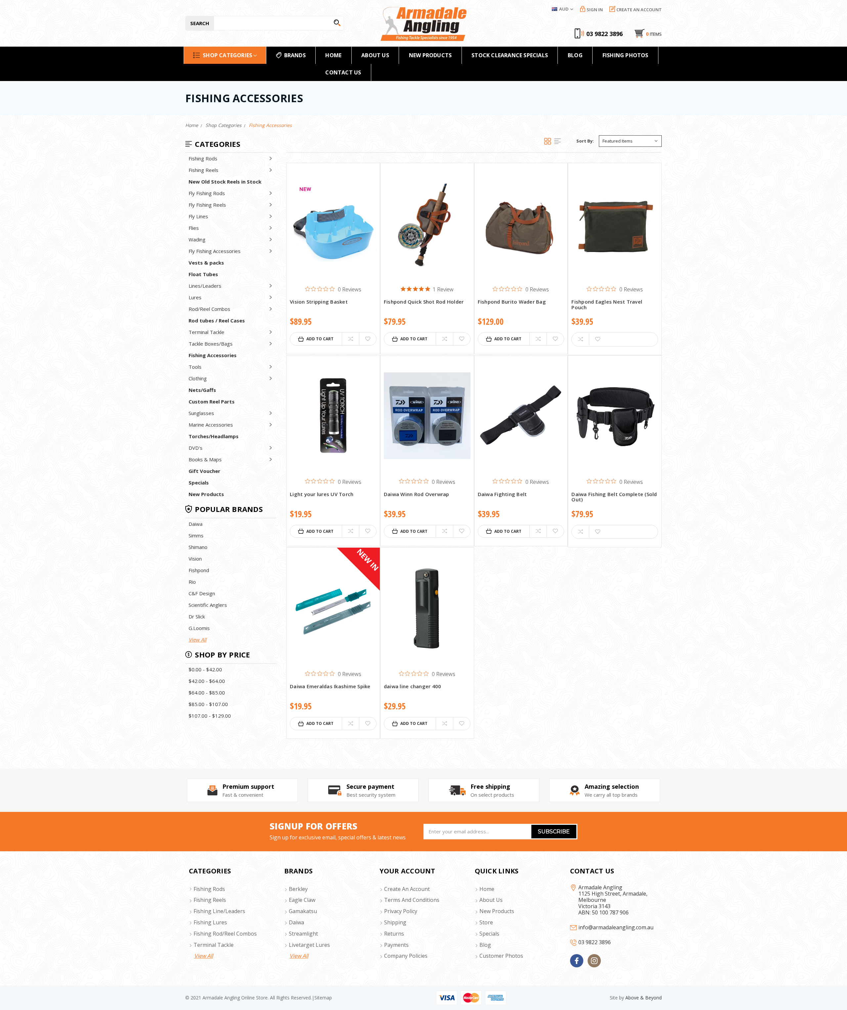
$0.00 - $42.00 (205, 669)
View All (197, 639)
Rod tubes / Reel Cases (217, 320)
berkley (298, 889)
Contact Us (343, 72)
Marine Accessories (211, 424)
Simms (196, 535)
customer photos (501, 955)
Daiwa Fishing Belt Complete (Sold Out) (614, 497)
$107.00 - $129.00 (210, 715)
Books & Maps (205, 459)
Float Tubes (203, 274)
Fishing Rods (203, 158)
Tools (195, 366)
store (486, 922)
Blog (575, 55)
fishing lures (210, 922)
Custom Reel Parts (212, 401)
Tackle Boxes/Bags (211, 343)
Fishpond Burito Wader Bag (512, 302)
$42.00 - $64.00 (207, 681)
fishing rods (209, 889)
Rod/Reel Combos (209, 309)
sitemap (323, 997)
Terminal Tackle (206, 332)
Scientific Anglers (208, 605)
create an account (407, 889)
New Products (206, 494)
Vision (195, 558)
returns (394, 933)
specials (489, 933)
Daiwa (195, 524)
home (333, 55)
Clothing (198, 378)
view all (203, 955)
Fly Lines (198, 216)
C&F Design (202, 593)
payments (396, 944)
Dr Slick (197, 616)
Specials (199, 482)
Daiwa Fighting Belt (502, 494)
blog (485, 944)
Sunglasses (201, 413)
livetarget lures (309, 944)
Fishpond (199, 570)
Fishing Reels (203, 170)
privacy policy (400, 911)
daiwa (296, 922)
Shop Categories (227, 55)
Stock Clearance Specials (509, 55)
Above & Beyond (643, 997)
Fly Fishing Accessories (215, 251)
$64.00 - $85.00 (207, 692)
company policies (405, 955)
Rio (192, 581)
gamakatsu (303, 911)
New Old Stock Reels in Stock (225, 181)
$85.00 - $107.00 (208, 704)
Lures (195, 297)
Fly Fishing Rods (207, 193)
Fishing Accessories (213, 355)
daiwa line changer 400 (412, 687)
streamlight (303, 933)
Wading (197, 239)
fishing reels (210, 900)
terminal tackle (214, 944)
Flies (194, 228)
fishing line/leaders (219, 911)
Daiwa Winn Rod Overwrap (416, 494)
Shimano (198, 547)
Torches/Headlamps (214, 436)
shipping (395, 922)
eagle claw (302, 900)
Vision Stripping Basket (319, 302)
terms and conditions (411, 900)
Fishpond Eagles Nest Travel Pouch (606, 305)
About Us (375, 55)
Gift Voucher (204, 471)
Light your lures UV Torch (321, 494)
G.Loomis (199, 628)
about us (491, 900)
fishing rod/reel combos (225, 933)
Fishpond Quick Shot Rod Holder (424, 302)
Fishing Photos (625, 55)
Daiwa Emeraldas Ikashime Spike (330, 687)
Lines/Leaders (205, 285)
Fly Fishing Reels (207, 204)
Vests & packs (206, 262)
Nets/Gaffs (202, 390)
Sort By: (585, 141)
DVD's (195, 447)
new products (430, 55)
